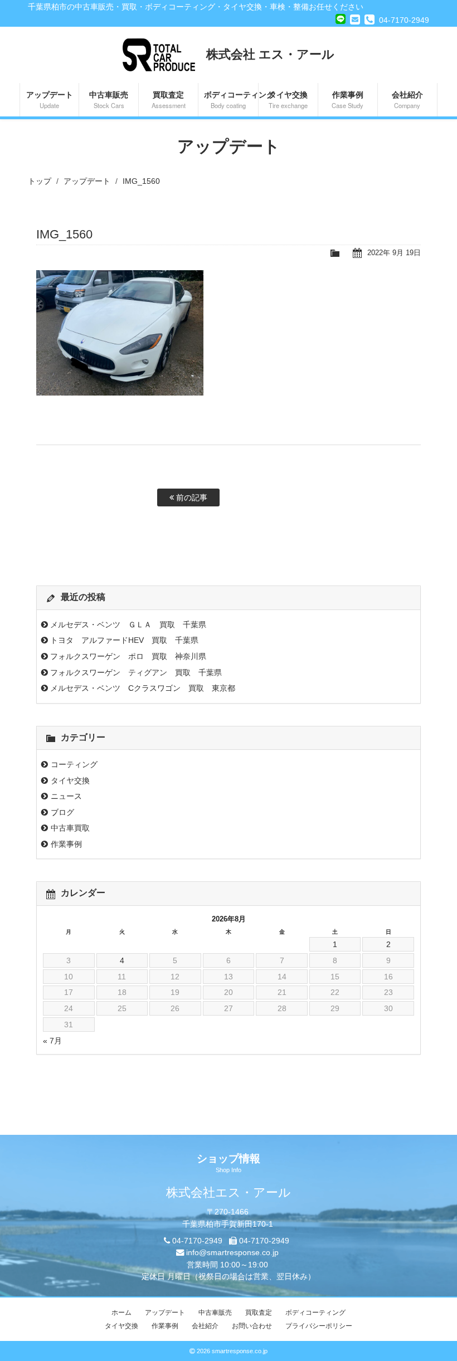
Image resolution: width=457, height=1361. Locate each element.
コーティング (74, 764)
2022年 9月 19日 (394, 252)
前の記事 (190, 497)
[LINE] (341, 17)
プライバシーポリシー (318, 1326)
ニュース (66, 796)
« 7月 (52, 1040)
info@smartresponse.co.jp (232, 1252)
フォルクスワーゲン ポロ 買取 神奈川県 (128, 656)
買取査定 (169, 99)
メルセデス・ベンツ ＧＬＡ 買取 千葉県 (128, 624)
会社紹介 (407, 99)
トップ (39, 181)
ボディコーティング (230, 99)
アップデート (49, 99)
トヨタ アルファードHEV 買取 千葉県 (124, 640)
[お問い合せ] (355, 19)
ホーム (121, 1312)
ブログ (62, 812)
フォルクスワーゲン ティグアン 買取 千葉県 (136, 672)
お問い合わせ (252, 1326)
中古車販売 (108, 99)
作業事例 (347, 99)
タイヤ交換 (288, 99)
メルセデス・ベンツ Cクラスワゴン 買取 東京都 (142, 688)
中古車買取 (70, 827)
